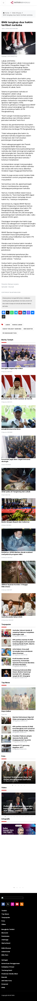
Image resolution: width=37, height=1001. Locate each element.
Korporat (4, 984)
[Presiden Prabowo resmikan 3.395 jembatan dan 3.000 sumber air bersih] (18, 386)
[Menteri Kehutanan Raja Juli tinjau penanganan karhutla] (6, 720)
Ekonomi (4, 933)
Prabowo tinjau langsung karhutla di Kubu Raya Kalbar (18, 710)
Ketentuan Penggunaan (10, 963)
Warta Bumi (5, 943)
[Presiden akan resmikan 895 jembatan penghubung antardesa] (18, 416)
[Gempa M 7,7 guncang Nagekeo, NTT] (6, 748)
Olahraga (4, 940)
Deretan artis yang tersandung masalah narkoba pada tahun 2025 (17, 616)
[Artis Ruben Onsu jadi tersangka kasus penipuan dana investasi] (6, 652)
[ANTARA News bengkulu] (20, 2)
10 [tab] (32, 817)
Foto (3, 756)
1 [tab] (13, 785)
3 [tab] (19, 785)
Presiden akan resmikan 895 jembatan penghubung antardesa (16, 428)
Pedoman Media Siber (9, 974)
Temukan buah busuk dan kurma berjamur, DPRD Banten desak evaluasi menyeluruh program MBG (17, 552)
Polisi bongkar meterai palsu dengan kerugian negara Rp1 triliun (16, 367)
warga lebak (17, 324)
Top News (5, 683)
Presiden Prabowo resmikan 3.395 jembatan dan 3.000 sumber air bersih (16, 398)
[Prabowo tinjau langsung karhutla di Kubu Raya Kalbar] (18, 699)
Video (4, 788)
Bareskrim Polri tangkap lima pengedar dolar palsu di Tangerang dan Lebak (17, 491)
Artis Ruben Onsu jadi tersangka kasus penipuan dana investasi (23, 651)
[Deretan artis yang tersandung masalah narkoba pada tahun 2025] (18, 604)
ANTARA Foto (6, 981)
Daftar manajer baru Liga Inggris (15, 880)
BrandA (4, 977)
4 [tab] (21, 785)
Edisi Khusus (16, 13)
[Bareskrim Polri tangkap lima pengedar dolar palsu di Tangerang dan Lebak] (18, 479)
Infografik (5, 819)
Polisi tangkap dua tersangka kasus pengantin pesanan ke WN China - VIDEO (18, 808)
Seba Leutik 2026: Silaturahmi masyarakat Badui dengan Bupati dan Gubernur (18, 521)
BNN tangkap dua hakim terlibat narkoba (17, 15)
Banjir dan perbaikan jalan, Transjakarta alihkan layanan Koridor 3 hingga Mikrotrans (17, 585)
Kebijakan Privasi (7, 967)
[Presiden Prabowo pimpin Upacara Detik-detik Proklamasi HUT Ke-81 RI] (6, 739)
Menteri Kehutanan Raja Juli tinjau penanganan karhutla (17, 778)
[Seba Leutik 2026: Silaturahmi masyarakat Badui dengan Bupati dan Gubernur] (18, 509)
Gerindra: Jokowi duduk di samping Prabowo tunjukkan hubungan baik (23, 632)
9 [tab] (29, 817)
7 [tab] (23, 817)
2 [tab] (16, 785)
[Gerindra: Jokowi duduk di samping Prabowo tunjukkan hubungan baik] (6, 633)
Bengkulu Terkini (7, 929)
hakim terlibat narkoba (12, 329)
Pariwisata (5, 936)
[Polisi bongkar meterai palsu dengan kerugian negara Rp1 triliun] (18, 356)
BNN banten (28, 329)
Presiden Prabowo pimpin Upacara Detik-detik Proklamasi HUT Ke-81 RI (22, 738)
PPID (3, 987)
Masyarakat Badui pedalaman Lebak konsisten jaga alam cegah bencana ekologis (16, 459)
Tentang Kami (6, 970)
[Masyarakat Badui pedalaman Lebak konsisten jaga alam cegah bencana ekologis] (18, 447)
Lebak (8, 324)
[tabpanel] (18, 772)
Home (7, 13)
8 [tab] (26, 817)
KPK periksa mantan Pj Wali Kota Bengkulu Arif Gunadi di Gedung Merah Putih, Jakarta (23, 642)
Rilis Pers (4, 955)
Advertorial (5, 951)
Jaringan (4, 960)
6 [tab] (20, 817)
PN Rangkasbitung (10, 333)
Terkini (4, 911)
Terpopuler (6, 624)
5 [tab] (24, 785)
